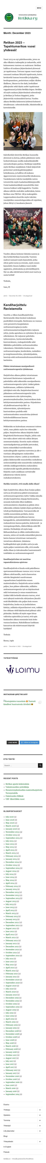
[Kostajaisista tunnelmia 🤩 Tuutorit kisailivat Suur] (23, 719)
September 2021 (12, 955)
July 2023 (9, 904)
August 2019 (11, 1010)
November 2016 (12, 1076)
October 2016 (11, 1079)
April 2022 (10, 934)
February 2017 (12, 1070)
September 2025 (13, 838)
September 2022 (13, 925)
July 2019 (9, 1013)
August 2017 (11, 1058)
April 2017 (10, 1067)
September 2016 (12, 1082)
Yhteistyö (7, 1125)
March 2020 (11, 992)
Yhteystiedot (8, 1141)
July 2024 (10, 874)
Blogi (5, 1136)
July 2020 (10, 989)
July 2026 (10, 817)
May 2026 (10, 823)
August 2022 (11, 928)
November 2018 (12, 1034)
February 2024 (12, 886)
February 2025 (12, 856)
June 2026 (10, 820)
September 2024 (13, 868)
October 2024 (11, 865)
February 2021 (12, 974)
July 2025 (10, 841)
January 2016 (11, 1091)
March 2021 (11, 971)
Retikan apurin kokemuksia (17, 784)
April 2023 (10, 910)
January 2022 (11, 943)
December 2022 (12, 922)
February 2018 (12, 1049)
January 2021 (11, 977)
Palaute (6, 1152)
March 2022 (11, 937)
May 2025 (10, 847)
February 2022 (12, 940)
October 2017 (11, 1055)
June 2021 (10, 962)
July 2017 (9, 1061)
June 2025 (10, 844)
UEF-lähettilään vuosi (15, 799)
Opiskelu (7, 1115)
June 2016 (10, 1085)
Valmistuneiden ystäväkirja (17, 787)
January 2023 (11, 919)
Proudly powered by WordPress (22, 1159)
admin (5, 296)
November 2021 (12, 949)
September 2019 (12, 1007)
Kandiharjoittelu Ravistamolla (15, 307)
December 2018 (12, 1031)
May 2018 (10, 1043)
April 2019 (10, 1019)
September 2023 (13, 898)
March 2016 (11, 1088)
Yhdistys (7, 1110)
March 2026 (11, 826)
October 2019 (11, 1004)
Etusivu (6, 1104)
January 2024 (11, 889)
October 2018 (11, 1037)
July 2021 (9, 958)
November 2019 (12, 1001)
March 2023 (11, 913)
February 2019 (12, 1025)
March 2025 (11, 853)
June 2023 (10, 907)
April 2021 (10, 968)
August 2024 (11, 871)
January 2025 (11, 859)
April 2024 (10, 883)
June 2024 (10, 877)
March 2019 (11, 1022)
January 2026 (11, 829)
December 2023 (12, 892)
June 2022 (10, 931)
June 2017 (10, 1064)
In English (7, 1146)
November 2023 (12, 895)
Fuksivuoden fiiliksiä (14, 796)
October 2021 (11, 952)
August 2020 (11, 986)
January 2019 (11, 1028)
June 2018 (10, 1040)
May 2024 (10, 880)
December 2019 (12, 998)
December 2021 (12, 946)
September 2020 (13, 983)
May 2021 (10, 965)
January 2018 (11, 1052)
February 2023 (12, 916)
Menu (39, 8)
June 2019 (10, 1016)
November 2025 (12, 832)
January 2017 (11, 1073)
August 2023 (11, 901)
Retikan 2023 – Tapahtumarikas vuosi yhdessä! (19, 46)
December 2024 (12, 862)
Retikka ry (7, 1159)
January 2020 (11, 995)
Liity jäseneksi (9, 1131)
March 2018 (11, 1046)
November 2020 (12, 980)
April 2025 (10, 850)
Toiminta (7, 1120)
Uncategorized (27, 296)
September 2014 (12, 1094)
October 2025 (11, 835)
